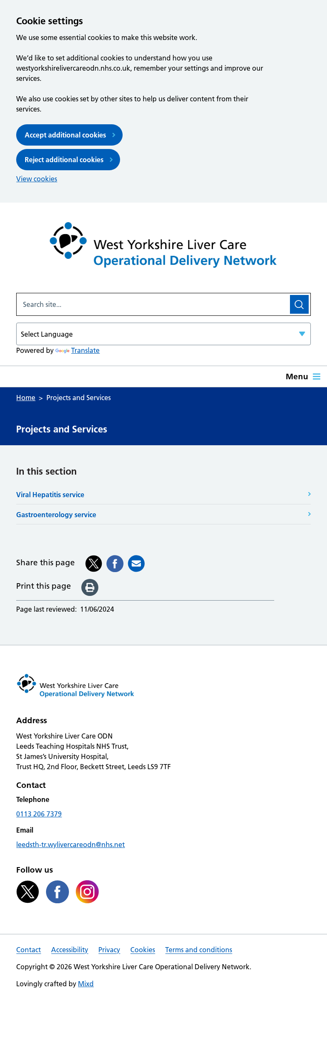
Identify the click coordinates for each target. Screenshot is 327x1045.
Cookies (142, 949)
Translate (85, 350)
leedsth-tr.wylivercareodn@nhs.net (70, 844)
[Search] (299, 304)
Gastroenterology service (56, 514)
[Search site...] (152, 304)
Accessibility (69, 949)
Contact (28, 949)
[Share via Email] (136, 563)
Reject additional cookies (64, 159)
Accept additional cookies (65, 135)
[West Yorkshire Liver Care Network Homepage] (163, 247)
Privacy (109, 949)
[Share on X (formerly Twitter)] (93, 563)
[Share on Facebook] (114, 563)
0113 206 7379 (39, 814)
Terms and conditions (198, 949)
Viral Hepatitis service (50, 494)
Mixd (86, 983)
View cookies (36, 179)
